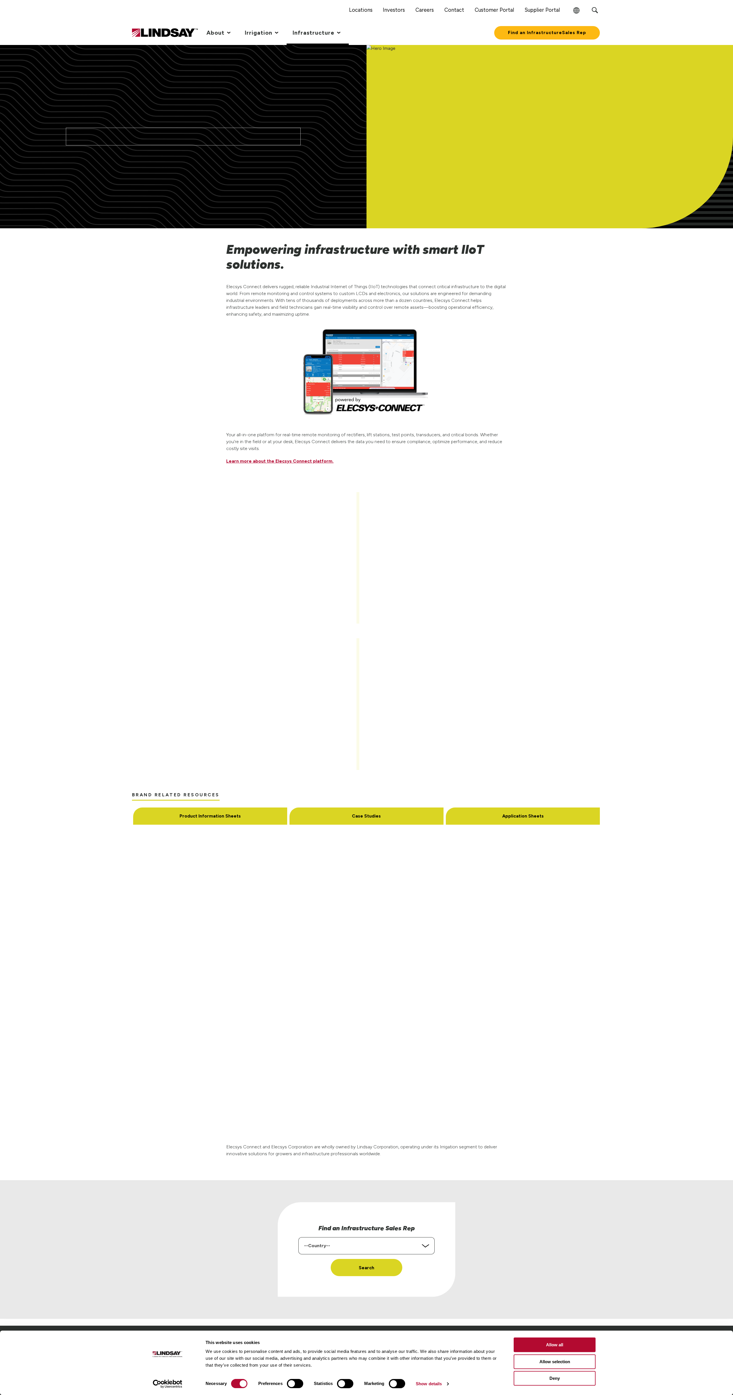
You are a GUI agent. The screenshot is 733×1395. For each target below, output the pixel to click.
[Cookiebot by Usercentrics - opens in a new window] (168, 1384)
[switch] (295, 1383)
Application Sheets (523, 816)
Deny (554, 1378)
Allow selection (554, 1361)
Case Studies (366, 816)
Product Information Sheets (210, 816)
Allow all (554, 1344)
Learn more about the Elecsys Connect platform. (280, 461)
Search (366, 1267)
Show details (429, 1383)
